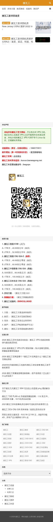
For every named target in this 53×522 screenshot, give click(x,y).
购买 (27, 248)
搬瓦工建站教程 (42, 456)
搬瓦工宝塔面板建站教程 (22, 328)
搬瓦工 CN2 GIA (42, 430)
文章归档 (32, 516)
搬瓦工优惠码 (41, 438)
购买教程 (20, 8)
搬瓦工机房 (24, 451)
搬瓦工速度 (7, 451)
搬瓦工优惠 (7, 434)
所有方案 (11, 8)
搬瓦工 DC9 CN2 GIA (26, 447)
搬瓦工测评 (6, 23)
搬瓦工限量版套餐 (42, 451)
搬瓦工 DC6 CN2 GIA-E (26, 443)
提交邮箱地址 (36, 152)
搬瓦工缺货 (40, 460)
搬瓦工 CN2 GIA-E (26, 438)
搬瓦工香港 (7, 438)
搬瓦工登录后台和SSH (21, 320)
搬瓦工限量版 (25, 434)
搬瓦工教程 (24, 430)
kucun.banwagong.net (31, 160)
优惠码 (29, 8)
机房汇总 (10, 492)
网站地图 (24, 516)
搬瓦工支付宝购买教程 (21, 316)
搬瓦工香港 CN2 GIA (26, 460)
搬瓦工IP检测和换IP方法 (22, 324)
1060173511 (36, 148)
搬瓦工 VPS (7, 460)
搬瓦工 (26, 3)
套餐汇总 (10, 488)
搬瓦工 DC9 (24, 456)
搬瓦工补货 (40, 434)
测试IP (36, 8)
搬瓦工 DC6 (7, 447)
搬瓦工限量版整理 (25, 297)
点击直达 (17, 156)
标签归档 (40, 516)
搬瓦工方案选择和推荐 (21, 312)
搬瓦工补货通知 (42, 447)
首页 (4, 8)
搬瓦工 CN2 (40, 443)
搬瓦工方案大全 (22, 293)
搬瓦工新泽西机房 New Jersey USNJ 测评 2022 (16, 25)
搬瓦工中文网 (8, 456)
